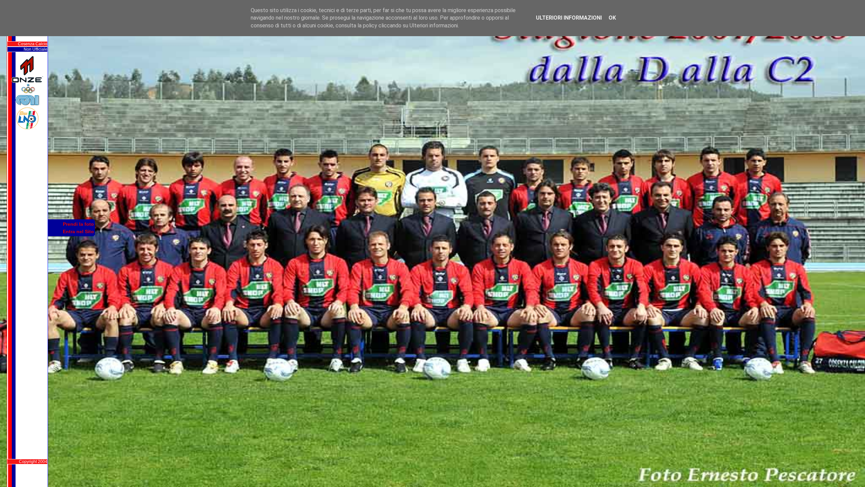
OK (612, 18)
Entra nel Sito (78, 231)
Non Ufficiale (35, 49)
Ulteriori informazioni (569, 18)
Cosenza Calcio (32, 44)
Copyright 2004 (33, 461)
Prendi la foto (78, 224)
